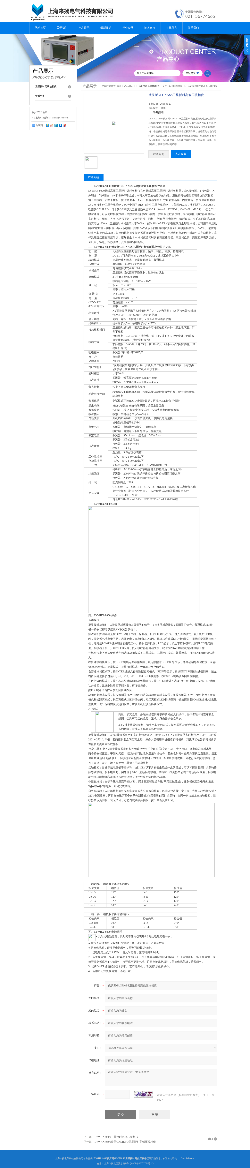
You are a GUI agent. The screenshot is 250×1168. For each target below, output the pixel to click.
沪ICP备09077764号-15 (142, 1163)
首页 (119, 86)
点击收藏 (180, 154)
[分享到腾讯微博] (56, 125)
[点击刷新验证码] (143, 1094)
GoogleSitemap (188, 1158)
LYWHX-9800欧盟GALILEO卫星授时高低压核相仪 (125, 1141)
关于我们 (62, 27)
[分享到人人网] (60, 125)
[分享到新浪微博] (51, 125)
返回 (210, 1138)
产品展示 (84, 27)
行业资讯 (127, 27)
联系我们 (193, 27)
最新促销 (105, 27)
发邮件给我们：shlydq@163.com (52, 117)
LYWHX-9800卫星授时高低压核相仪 (116, 1136)
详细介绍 (93, 177)
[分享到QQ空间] (47, 125)
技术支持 (149, 27)
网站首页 (40, 27)
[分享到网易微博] (64, 125)
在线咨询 (158, 154)
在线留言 (171, 27)
